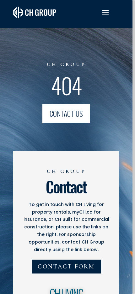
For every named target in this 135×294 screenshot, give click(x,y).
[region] (67, 147)
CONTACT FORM (66, 266)
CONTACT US (66, 113)
